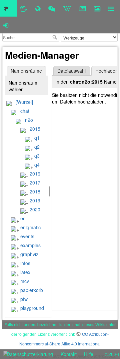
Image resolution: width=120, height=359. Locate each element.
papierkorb (31, 290)
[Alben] (97, 8)
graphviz (29, 254)
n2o (29, 119)
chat (24, 111)
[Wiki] (67, 8)
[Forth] (24, 8)
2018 (35, 191)
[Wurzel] (24, 102)
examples (30, 245)
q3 (37, 155)
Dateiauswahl (71, 70)
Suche (55, 37)
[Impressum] (111, 8)
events (27, 236)
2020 (35, 209)
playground (32, 308)
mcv (24, 281)
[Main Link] (8, 8)
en (23, 218)
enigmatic (30, 227)
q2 (37, 146)
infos (25, 263)
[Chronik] (38, 8)
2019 (35, 200)
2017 (35, 182)
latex (25, 272)
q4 (37, 164)
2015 (35, 128)
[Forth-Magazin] (82, 8)
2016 (35, 173)
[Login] (6, 25)
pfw (24, 299)
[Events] (52, 8)
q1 (37, 137)
